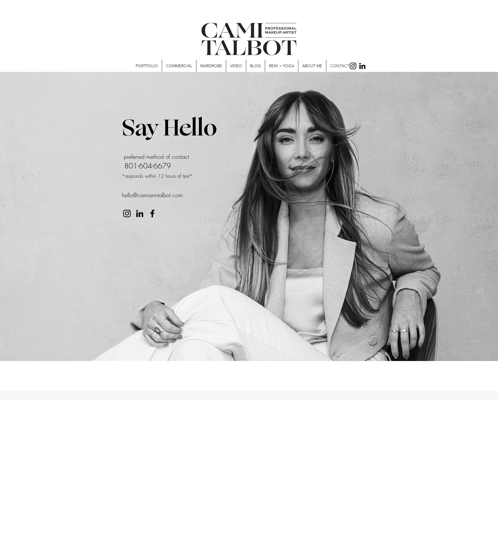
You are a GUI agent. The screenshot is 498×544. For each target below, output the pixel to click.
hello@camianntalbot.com (152, 195)
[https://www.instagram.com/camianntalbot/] (127, 213)
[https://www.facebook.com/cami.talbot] (152, 213)
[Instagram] (353, 66)
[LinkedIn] (362, 66)
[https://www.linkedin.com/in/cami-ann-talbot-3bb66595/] (140, 213)
